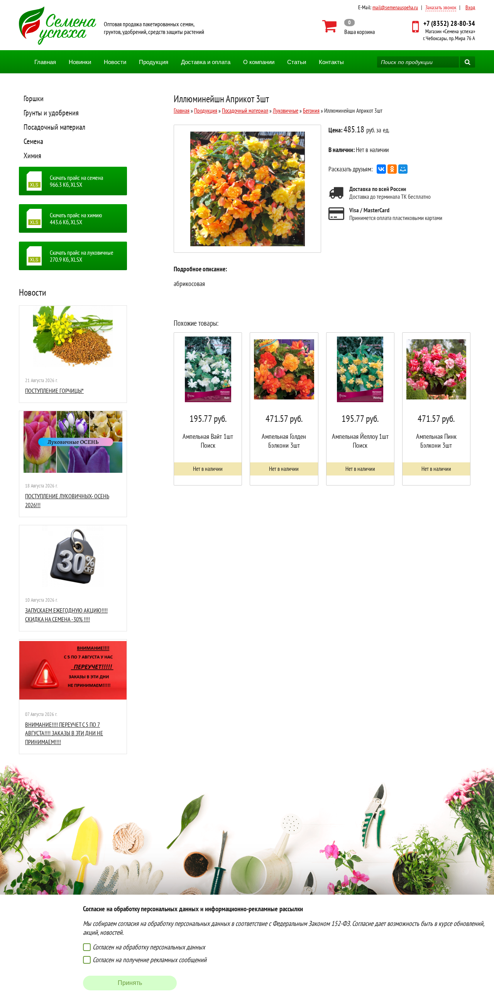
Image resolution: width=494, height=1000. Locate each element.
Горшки (34, 98)
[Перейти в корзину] (349, 26)
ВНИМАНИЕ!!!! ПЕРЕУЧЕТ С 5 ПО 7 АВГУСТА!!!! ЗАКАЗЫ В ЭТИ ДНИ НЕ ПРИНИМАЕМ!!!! (64, 733)
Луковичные (285, 110)
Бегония (311, 110)
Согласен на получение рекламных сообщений (149, 959)
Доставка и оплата (205, 62)
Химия (32, 156)
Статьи (296, 62)
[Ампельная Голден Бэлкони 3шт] (284, 409)
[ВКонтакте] (381, 169)
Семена (33, 141)
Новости (115, 62)
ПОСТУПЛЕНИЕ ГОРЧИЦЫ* (54, 390)
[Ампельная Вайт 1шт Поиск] (208, 409)
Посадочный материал (54, 127)
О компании (258, 62)
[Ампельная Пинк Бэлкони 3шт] (436, 409)
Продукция (153, 62)
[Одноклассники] (392, 169)
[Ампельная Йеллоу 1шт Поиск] (360, 409)
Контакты (331, 62)
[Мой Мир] (403, 169)
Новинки (80, 62)
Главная (45, 62)
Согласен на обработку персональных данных (149, 946)
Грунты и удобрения (51, 113)
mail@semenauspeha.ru (395, 7)
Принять (130, 983)
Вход (470, 7)
